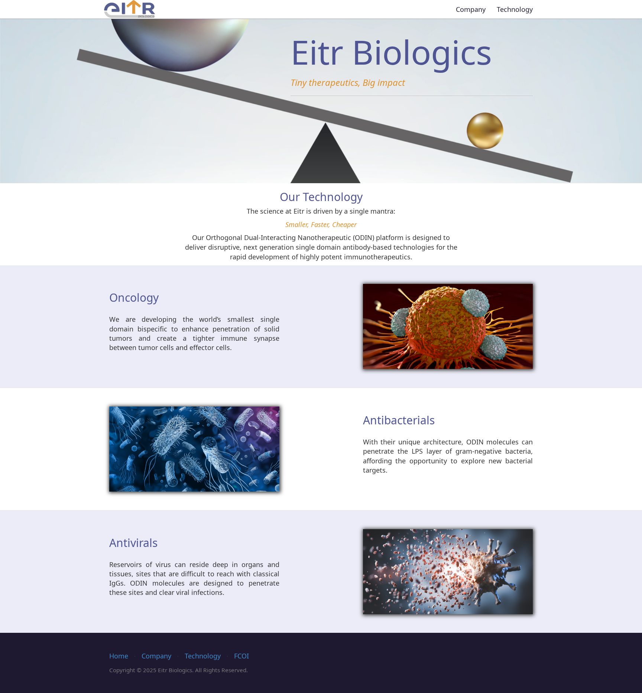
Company (471, 9)
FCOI (241, 655)
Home (118, 655)
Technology (515, 9)
